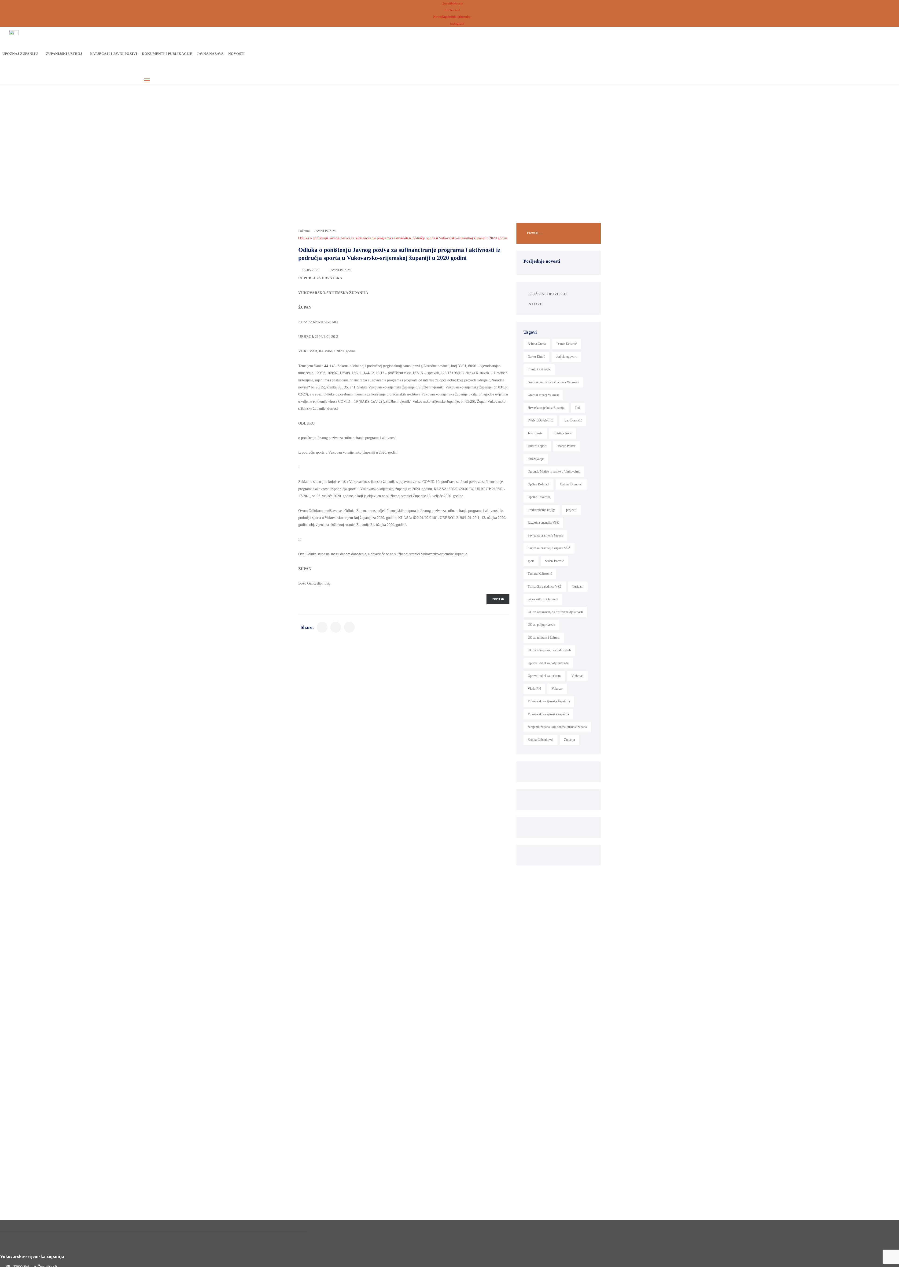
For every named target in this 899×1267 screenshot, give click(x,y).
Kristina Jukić (562, 433)
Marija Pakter (566, 446)
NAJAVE (535, 304)
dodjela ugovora (566, 356)
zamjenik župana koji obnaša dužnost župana (557, 727)
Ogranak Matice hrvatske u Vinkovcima (554, 471)
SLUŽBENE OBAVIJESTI (548, 294)
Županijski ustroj (64, 54)
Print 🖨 (498, 599)
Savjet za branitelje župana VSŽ (549, 548)
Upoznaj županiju (20, 54)
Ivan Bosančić (573, 420)
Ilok (578, 408)
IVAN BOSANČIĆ (540, 420)
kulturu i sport (537, 446)
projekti (571, 510)
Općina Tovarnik (539, 497)
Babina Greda (537, 344)
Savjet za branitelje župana (545, 535)
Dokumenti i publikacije (167, 54)
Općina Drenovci (571, 484)
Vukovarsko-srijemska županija (548, 714)
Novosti (236, 54)
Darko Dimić (536, 356)
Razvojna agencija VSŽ (543, 522)
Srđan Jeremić (554, 561)
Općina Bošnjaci (538, 484)
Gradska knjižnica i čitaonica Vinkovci (553, 382)
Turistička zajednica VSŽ (544, 586)
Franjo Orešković (539, 369)
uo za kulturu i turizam (543, 599)
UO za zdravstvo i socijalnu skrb (549, 650)
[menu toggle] (147, 80)
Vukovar (557, 688)
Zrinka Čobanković (540, 740)
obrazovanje (536, 459)
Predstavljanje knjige (541, 510)
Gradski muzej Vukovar (543, 395)
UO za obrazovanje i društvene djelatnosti (555, 612)
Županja (569, 740)
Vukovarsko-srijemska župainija (549, 701)
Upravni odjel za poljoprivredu (548, 663)
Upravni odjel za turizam (544, 676)
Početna (304, 231)
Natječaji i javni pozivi (113, 54)
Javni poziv (535, 433)
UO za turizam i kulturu (544, 637)
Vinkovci (577, 676)
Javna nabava (210, 54)
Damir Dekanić (566, 344)
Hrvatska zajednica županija (546, 408)
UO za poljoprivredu (541, 624)
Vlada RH (534, 688)
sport (531, 561)
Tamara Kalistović (540, 573)
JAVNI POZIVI (325, 231)
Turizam (577, 586)
